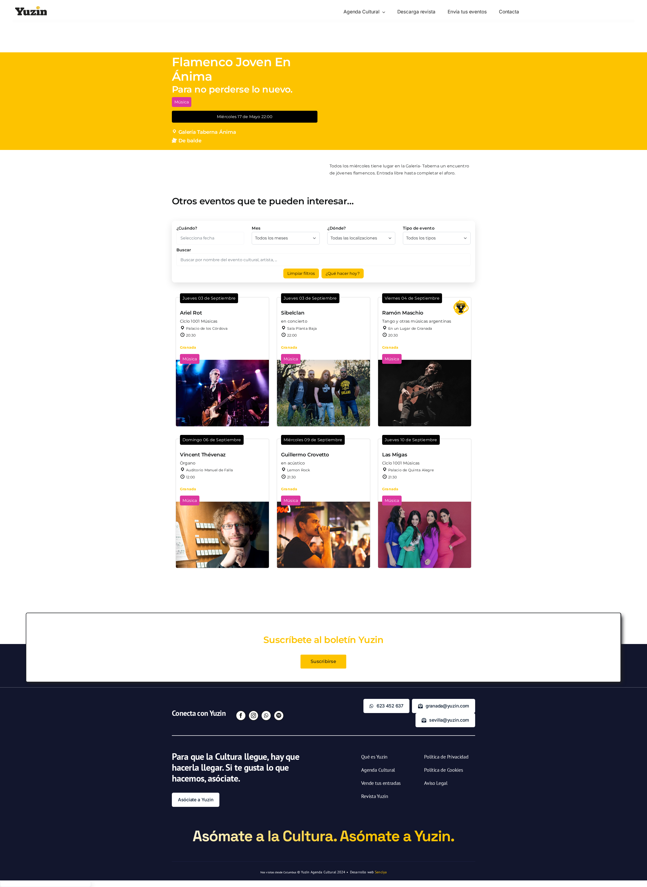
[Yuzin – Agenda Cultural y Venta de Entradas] (31, 8)
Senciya (381, 872)
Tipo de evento (418, 228)
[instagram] (253, 716)
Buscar (183, 250)
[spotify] (279, 716)
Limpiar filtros (301, 273)
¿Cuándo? (186, 228)
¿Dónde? (336, 228)
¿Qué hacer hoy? (343, 273)
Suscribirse (323, 661)
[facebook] (241, 716)
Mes (256, 228)
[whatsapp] (266, 716)
